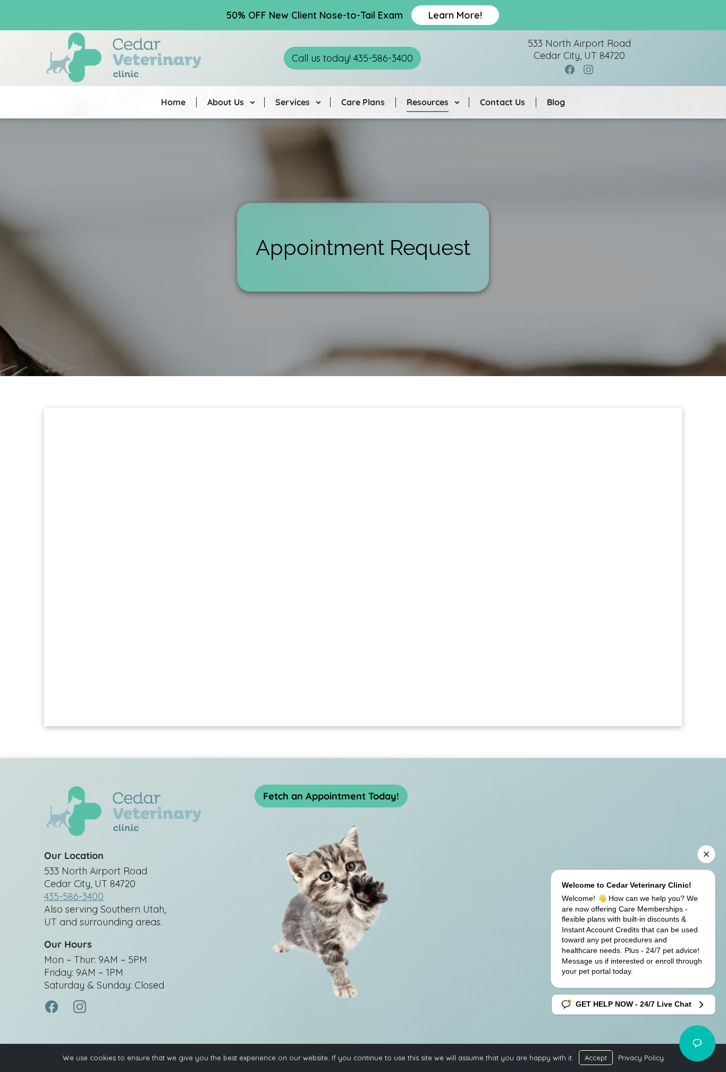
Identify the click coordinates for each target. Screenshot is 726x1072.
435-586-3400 (74, 896)
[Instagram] (588, 70)
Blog (556, 102)
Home (173, 102)
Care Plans (363, 102)
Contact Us (502, 102)
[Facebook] (569, 70)
